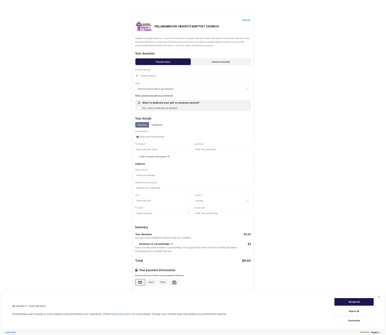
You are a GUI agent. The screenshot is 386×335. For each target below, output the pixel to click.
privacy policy (123, 313)
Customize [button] (354, 320)
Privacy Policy (11, 332)
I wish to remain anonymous (152, 156)
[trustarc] (375, 332)
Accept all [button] (354, 302)
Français (246, 20)
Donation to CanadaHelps (154, 243)
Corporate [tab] (157, 124)
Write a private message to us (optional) (154, 95)
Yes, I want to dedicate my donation (159, 108)
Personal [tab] (142, 124)
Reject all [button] (354, 311)
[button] (379, 297)
